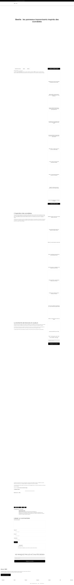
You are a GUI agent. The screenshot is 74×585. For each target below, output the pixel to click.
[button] (16, 3)
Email (15, 534)
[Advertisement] (37, 11)
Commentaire (17, 519)
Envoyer (16, 542)
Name (15, 530)
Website (15, 538)
